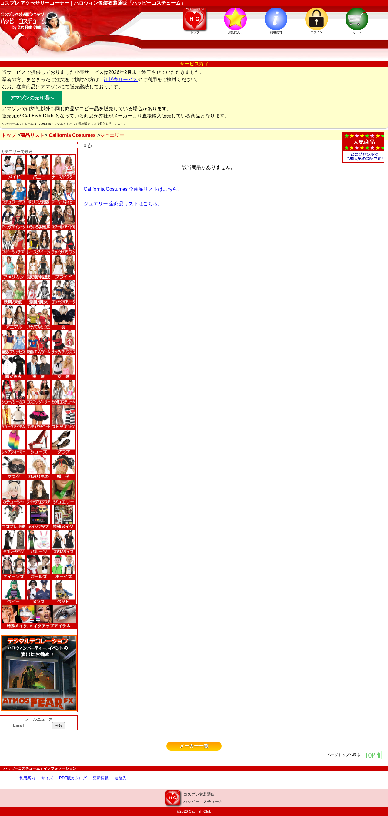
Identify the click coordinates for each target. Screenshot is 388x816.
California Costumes (72, 135)
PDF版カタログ (73, 778)
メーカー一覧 (194, 745)
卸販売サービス (121, 79)
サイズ (47, 778)
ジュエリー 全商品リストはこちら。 (123, 203)
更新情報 (101, 778)
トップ (9, 135)
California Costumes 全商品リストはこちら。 (133, 189)
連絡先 (120, 778)
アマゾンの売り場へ (32, 97)
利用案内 (27, 778)
